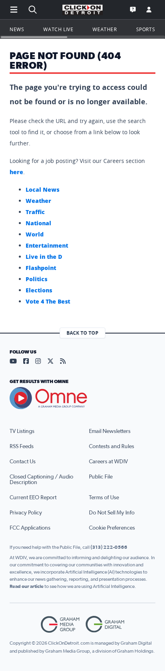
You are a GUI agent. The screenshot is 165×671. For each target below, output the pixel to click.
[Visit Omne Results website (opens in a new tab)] (82, 398)
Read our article (27, 586)
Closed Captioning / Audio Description (41, 479)
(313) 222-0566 (109, 547)
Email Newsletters (110, 431)
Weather (105, 29)
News (17, 29)
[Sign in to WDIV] (149, 9)
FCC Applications (30, 528)
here (16, 172)
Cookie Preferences (112, 528)
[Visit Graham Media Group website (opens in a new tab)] (60, 624)
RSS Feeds (22, 446)
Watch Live (58, 29)
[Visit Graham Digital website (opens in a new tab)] (105, 624)
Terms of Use (104, 497)
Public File (101, 477)
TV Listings (22, 431)
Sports (145, 29)
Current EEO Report (33, 497)
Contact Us (23, 462)
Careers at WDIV (108, 462)
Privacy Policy (26, 513)
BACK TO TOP (82, 333)
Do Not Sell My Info (112, 513)
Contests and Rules (111, 446)
